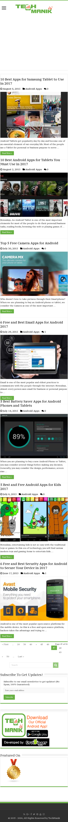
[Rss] (24, 814)
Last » (21, 656)
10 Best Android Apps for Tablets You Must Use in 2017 (30, 162)
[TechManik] (34, 8)
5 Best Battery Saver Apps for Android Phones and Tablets (30, 403)
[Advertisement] (34, 44)
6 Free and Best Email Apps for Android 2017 (31, 324)
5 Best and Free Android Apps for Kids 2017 (30, 487)
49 (60, 652)
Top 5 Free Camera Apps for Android (29, 243)
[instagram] (43, 814)
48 (60, 648)
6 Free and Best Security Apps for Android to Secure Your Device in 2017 (33, 566)
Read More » (7, 153)
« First (5, 644)
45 (41, 644)
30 (24, 644)
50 (8, 656)
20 (18, 644)
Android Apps (33, 88)
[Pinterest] (37, 814)
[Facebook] (31, 814)
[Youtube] (40, 814)
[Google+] (28, 814)
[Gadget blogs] (14, 770)
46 (48, 644)
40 (31, 644)
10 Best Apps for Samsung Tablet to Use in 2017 (32, 81)
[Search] (55, 665)
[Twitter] (34, 814)
